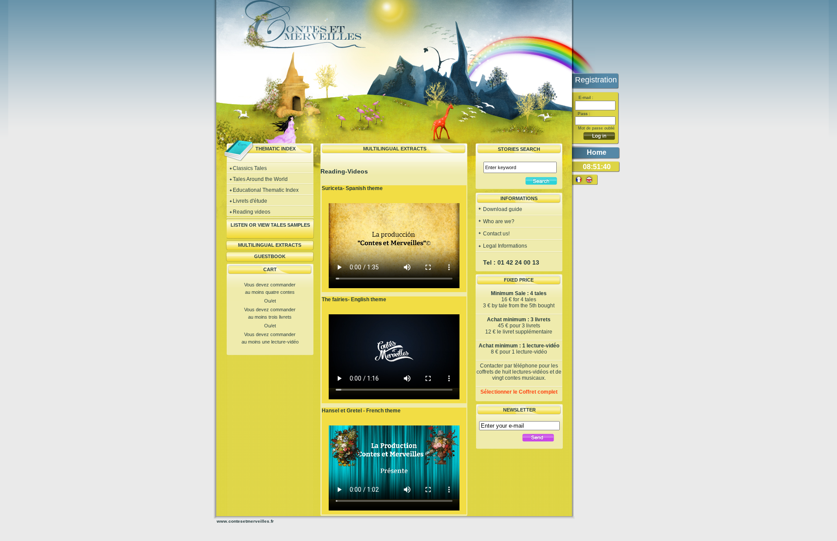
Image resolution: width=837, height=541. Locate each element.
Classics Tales (250, 168)
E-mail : (585, 97)
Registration (596, 79)
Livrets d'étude (250, 201)
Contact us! (496, 234)
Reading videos (251, 212)
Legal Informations (504, 246)
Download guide (502, 209)
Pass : (583, 113)
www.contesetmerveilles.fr (245, 521)
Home (596, 152)
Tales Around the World (260, 179)
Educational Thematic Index (266, 190)
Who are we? (498, 221)
